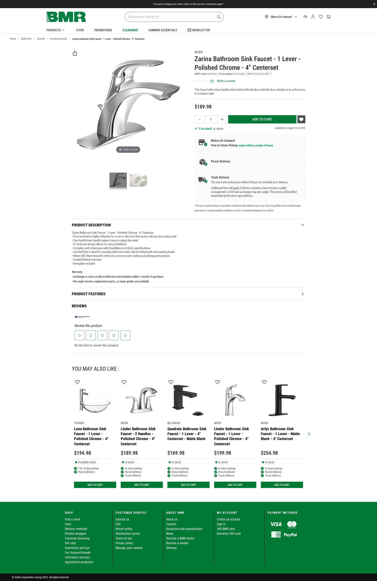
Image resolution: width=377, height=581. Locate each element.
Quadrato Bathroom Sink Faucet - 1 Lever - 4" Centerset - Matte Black (186, 433)
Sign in (221, 524)
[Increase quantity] (222, 119)
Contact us (122, 519)
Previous (69, 434)
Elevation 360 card (229, 533)
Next (308, 434)
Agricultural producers (79, 562)
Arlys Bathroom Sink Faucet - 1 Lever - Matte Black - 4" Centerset (280, 433)
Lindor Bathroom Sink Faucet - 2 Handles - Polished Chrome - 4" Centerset (138, 436)
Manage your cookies (129, 548)
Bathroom (26, 38)
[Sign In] (313, 17)
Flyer (80, 30)
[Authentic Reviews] (82, 317)
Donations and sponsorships (184, 529)
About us (172, 519)
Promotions (103, 30)
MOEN (199, 52)
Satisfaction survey (128, 533)
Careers (171, 524)
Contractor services (77, 557)
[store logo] (66, 17)
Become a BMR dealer (180, 538)
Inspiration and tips (77, 548)
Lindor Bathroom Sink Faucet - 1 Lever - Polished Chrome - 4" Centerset (231, 436)
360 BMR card (226, 529)
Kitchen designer (75, 533)
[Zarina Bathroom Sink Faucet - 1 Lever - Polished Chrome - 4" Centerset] (118, 181)
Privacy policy (124, 543)
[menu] (188, 29)
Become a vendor (177, 543)
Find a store (72, 519)
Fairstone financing (77, 538)
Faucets (41, 38)
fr (305, 17)
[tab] (188, 225)
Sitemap (171, 548)
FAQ (118, 524)
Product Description (91, 225)
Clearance (130, 30)
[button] (79, 335)
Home (13, 38)
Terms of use (124, 538)
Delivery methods (76, 529)
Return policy (124, 529)
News (169, 533)
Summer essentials (162, 30)
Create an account (228, 519)
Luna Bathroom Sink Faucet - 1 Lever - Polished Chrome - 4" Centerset (91, 436)
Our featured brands (78, 552)
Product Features (88, 293)
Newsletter (201, 30)
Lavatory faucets (58, 38)
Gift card (70, 543)
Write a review (226, 81)
